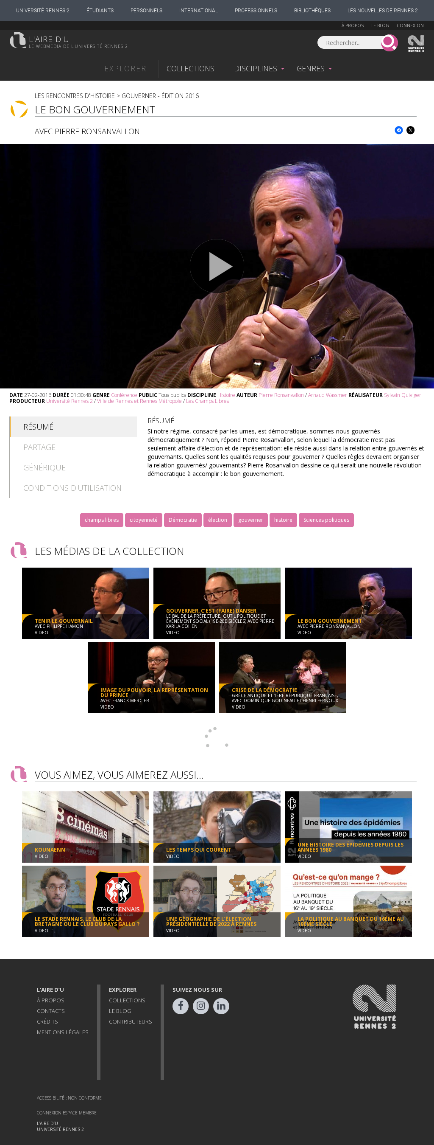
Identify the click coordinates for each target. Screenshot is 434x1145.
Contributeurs (130, 1021)
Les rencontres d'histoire (75, 96)
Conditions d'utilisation (72, 488)
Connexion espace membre (67, 1113)
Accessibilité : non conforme (69, 1098)
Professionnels (256, 11)
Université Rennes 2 (43, 11)
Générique (44, 467)
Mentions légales (63, 1032)
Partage (39, 447)
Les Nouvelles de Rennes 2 (383, 11)
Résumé (38, 427)
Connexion (410, 25)
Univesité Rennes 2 (416, 43)
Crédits (47, 1021)
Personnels (146, 11)
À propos (353, 25)
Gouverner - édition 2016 (160, 96)
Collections (190, 68)
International (198, 11)
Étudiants (100, 11)
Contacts (51, 1011)
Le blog (380, 25)
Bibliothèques (312, 11)
